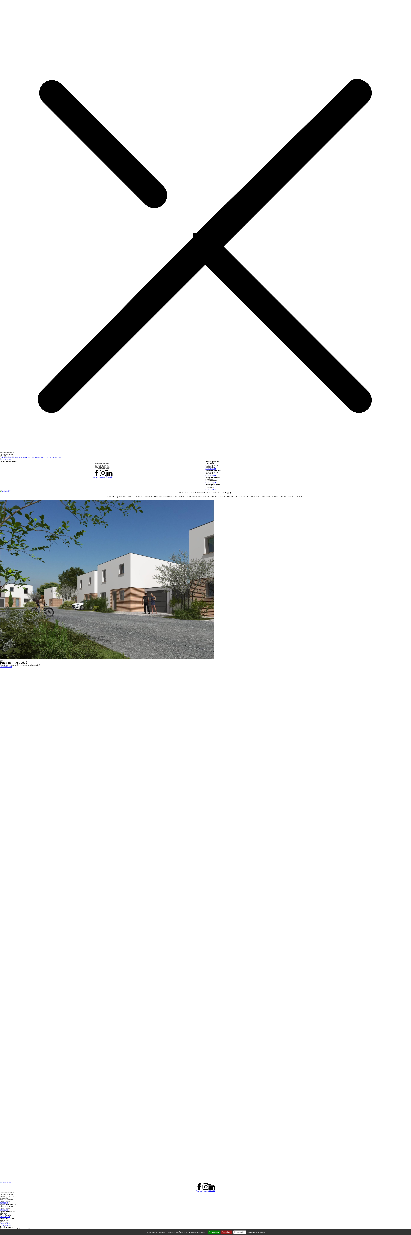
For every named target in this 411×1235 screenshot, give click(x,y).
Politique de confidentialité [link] (256, 1232)
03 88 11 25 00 (211, 482)
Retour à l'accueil (6, 667)
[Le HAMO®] (5, 459)
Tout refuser (226, 1232)
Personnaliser (239, 1232)
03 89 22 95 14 (45, 457)
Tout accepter (214, 1232)
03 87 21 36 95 (211, 489)
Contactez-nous (55, 457)
